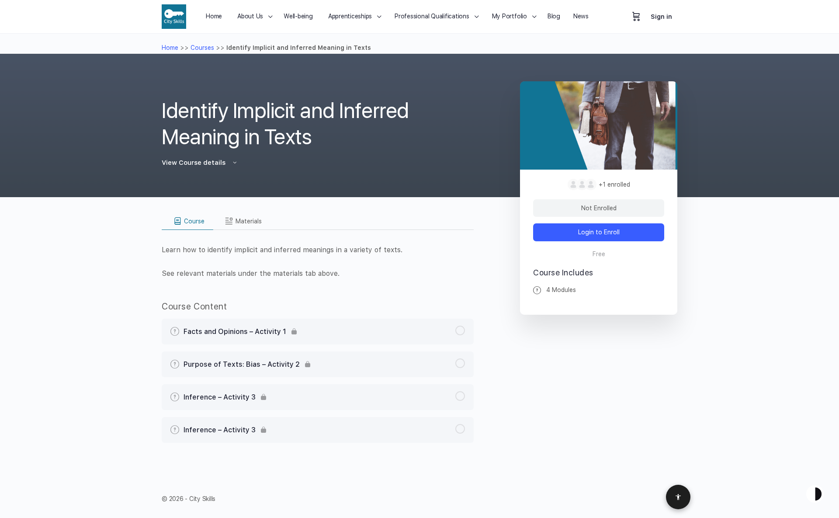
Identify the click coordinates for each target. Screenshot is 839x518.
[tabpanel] (318, 254)
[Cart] (636, 16)
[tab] (187, 221)
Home (170, 47)
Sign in (661, 16)
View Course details (194, 163)
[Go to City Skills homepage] (174, 15)
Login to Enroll (599, 232)
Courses (202, 47)
